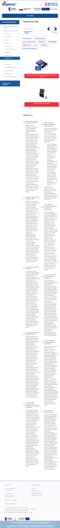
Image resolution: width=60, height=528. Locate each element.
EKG (31, 229)
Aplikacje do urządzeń (29, 41)
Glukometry (41, 41)
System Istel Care (39, 38)
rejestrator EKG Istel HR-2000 (50, 130)
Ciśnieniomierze (52, 41)
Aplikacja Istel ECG (48, 128)
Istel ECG (28, 418)
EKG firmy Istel (35, 415)
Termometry (44, 45)
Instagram (14, 500)
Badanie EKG (28, 136)
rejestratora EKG (47, 282)
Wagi (36, 45)
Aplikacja (32, 357)
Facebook (7, 500)
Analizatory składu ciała (30, 48)
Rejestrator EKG (27, 45)
